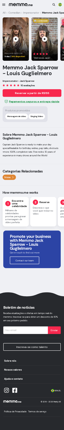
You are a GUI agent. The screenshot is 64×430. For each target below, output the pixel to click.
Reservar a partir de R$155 (32, 93)
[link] (60, 4)
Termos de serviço (37, 411)
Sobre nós (10, 360)
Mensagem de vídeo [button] (16, 116)
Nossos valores (13, 369)
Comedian (14, 12)
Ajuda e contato (13, 379)
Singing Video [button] (37, 116)
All (4, 12)
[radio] (34, 53)
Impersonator (31, 12)
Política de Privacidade (15, 411)
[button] (42, 55)
